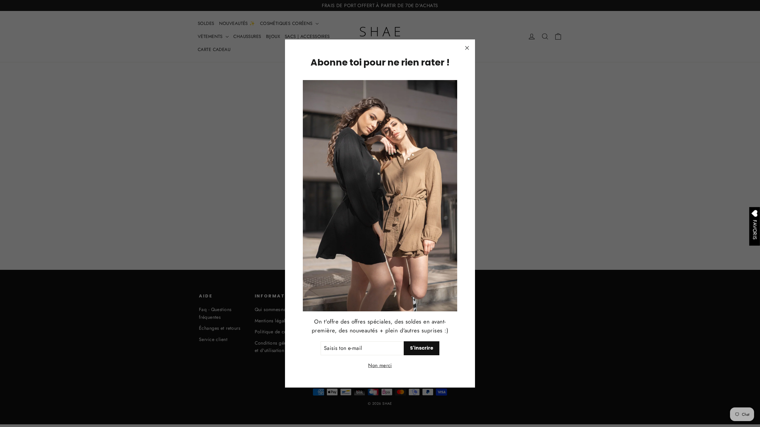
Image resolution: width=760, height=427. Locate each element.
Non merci (380, 365)
